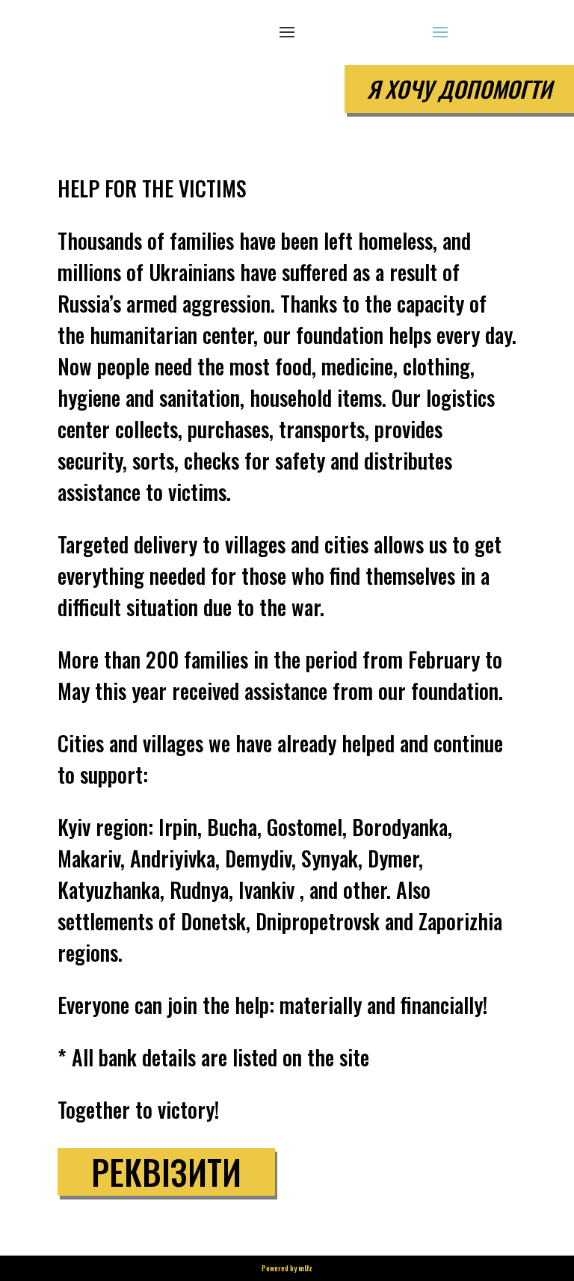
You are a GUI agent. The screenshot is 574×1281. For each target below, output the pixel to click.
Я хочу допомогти (459, 88)
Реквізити (166, 1172)
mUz (305, 1268)
